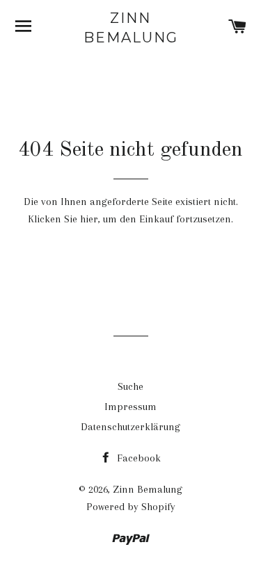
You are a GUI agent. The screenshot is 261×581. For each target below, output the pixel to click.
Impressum (130, 406)
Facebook (137, 458)
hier (89, 219)
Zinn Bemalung (131, 28)
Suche (130, 386)
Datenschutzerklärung (130, 426)
